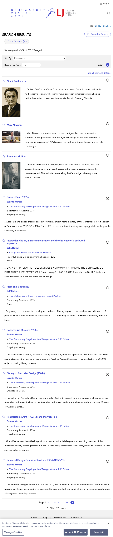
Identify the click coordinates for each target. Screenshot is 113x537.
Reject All (99, 532)
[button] (3, 81)
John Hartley (13, 248)
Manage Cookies (13, 532)
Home (34, 517)
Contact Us (76, 517)
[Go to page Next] (72, 502)
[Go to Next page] (107, 65)
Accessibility (59, 517)
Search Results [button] (16, 35)
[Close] (108, 523)
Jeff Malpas (12, 291)
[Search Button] (109, 13)
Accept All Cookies (75, 532)
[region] (56, 528)
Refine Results (102, 26)
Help (45, 517)
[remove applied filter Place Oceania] (24, 41)
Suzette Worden (14, 201)
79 (67, 502)
